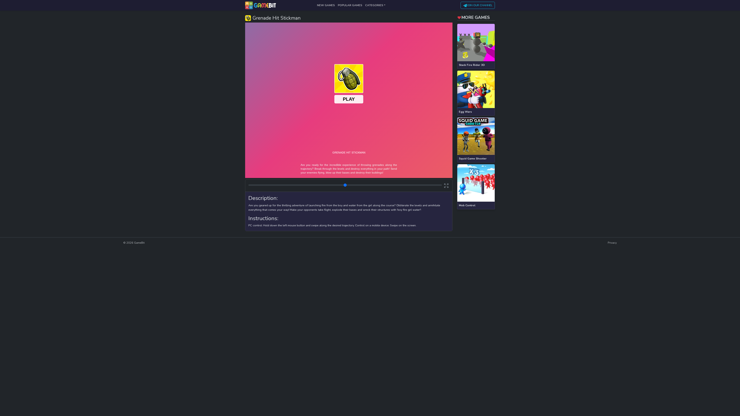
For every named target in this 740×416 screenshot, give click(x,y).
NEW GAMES (326, 5)
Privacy (612, 243)
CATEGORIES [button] (374, 5)
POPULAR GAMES (350, 5)
